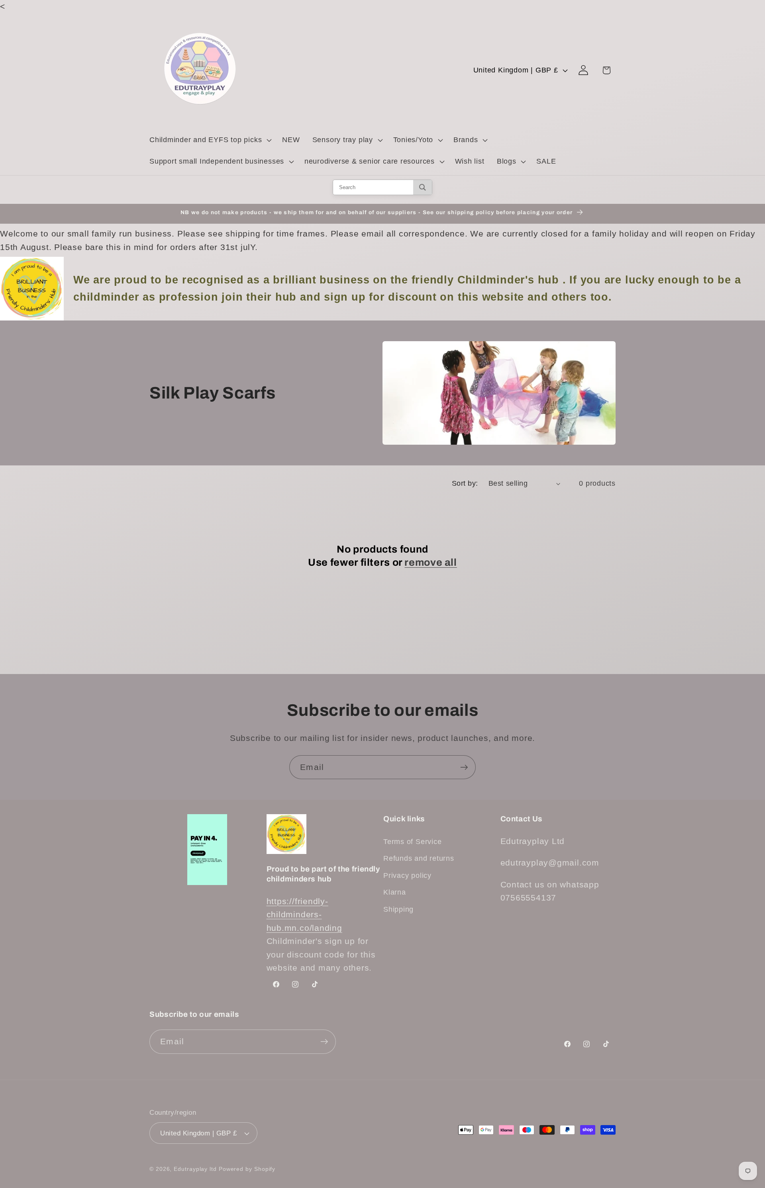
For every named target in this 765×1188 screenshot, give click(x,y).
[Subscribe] (464, 767)
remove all (430, 562)
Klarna (394, 892)
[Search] (422, 187)
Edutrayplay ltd (195, 1169)
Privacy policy (407, 875)
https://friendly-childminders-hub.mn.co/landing (304, 914)
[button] (209, 140)
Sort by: (465, 483)
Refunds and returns (418, 858)
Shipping (398, 909)
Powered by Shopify (247, 1169)
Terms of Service (412, 842)
